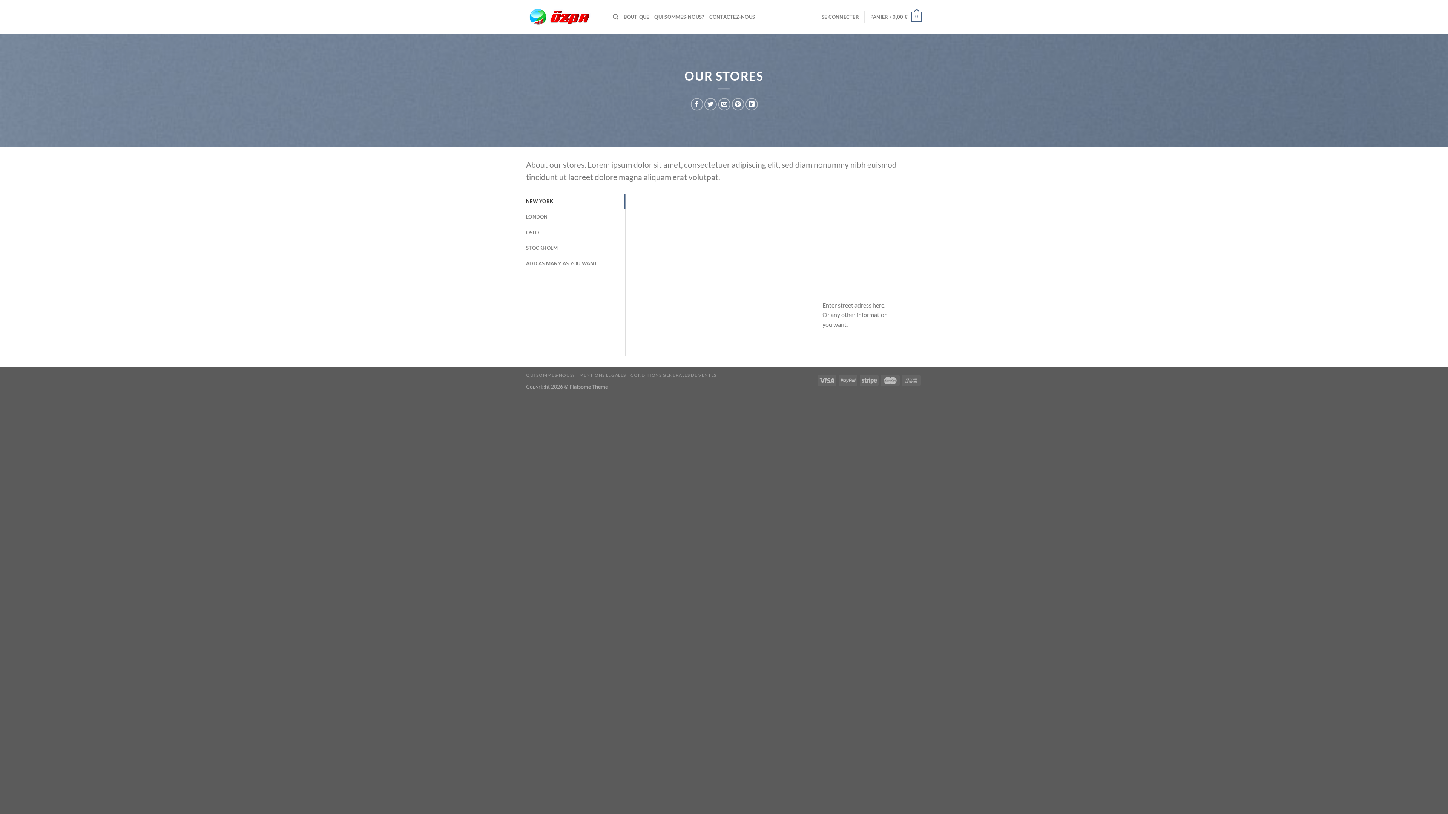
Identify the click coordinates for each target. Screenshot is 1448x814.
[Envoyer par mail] (724, 104)
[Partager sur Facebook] (697, 104)
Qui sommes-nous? (679, 17)
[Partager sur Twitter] (710, 104)
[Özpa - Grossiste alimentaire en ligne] (563, 17)
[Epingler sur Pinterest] (738, 104)
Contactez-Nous (732, 17)
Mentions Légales (602, 375)
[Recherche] (615, 17)
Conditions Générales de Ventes (673, 375)
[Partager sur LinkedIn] (751, 104)
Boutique (636, 17)
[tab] (575, 201)
